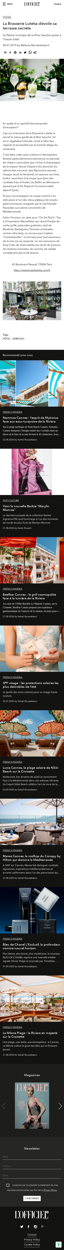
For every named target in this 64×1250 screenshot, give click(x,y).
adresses (18, 338)
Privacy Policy (50, 1190)
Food (7, 17)
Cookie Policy (32, 1244)
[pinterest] (15, 53)
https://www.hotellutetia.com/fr (32, 270)
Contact (32, 1234)
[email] (5, 53)
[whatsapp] (30, 53)
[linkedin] (20, 53)
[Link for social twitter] (21, 1227)
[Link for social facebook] (28, 1227)
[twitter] (25, 53)
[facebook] (10, 53)
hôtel (7, 338)
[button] (57, 300)
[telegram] (35, 53)
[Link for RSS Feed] (42, 1227)
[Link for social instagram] (35, 1227)
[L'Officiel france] (32, 4)
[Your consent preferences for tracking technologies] (59, 1245)
